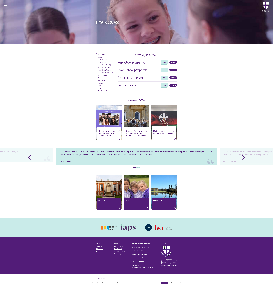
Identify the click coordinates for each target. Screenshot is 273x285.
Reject (172, 282)
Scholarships (101, 80)
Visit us (100, 57)
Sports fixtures (118, 246)
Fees (99, 86)
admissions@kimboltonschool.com (142, 267)
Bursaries (100, 83)
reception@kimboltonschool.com (142, 258)
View (164, 62)
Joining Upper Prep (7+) (104, 67)
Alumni (98, 251)
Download (173, 62)
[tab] (134, 167)
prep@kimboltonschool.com (140, 247)
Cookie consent (164, 277)
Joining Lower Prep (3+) (104, 65)
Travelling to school (103, 91)
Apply (99, 78)
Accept (164, 282)
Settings (180, 282)
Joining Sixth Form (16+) (104, 75)
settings (150, 282)
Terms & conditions (119, 251)
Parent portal (118, 249)
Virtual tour (103, 62)
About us (98, 243)
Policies (116, 243)
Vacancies (99, 254)
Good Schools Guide (230, 161)
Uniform (100, 88)
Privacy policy (157, 277)
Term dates (99, 246)
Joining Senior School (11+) (105, 70)
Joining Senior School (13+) (105, 73)
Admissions (100, 54)
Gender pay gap (118, 254)
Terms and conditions (172, 277)
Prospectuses (103, 60)
